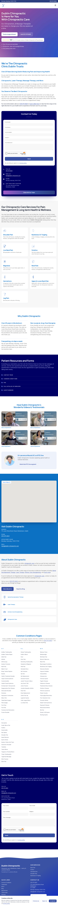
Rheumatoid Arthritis (45, 707)
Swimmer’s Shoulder (6, 744)
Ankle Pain (3, 656)
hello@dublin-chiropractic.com (13, 175)
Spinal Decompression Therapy (15, 597)
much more (47, 572)
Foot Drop (3, 705)
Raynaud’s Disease (44, 705)
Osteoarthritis (43, 673)
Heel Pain (23, 666)
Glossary (3, 894)
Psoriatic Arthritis (44, 700)
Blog (2, 888)
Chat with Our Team (29, 192)
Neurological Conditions (45, 664)
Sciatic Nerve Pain (5, 725)
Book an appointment (9, 34)
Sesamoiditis (4, 730)
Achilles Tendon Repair (6, 654)
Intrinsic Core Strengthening (33, 572)
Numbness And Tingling (45, 666)
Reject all (44, 901)
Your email (8, 127)
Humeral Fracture (25, 678)
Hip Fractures (24, 671)
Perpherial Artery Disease (46, 685)
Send (29, 159)
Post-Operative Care (45, 698)
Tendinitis (3, 747)
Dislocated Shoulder (6, 690)
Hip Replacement (25, 676)
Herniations (7, 281)
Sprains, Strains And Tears (7, 742)
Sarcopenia (4, 722)
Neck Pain (35, 266)
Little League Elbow (25, 700)
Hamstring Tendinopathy (27, 661)
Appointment (4, 890)
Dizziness (3, 693)
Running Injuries (44, 714)
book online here (35, 104)
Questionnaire (8, 390)
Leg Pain (6, 298)
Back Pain (3, 666)
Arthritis (3, 659)
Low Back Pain (8, 250)
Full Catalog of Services (12, 386)
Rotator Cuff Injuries (45, 712)
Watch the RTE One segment (28, 464)
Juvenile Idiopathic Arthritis (27, 688)
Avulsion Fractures (5, 664)
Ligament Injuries (25, 698)
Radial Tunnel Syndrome (46, 702)
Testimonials (4, 892)
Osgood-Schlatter (44, 671)
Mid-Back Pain (43, 656)
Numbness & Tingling (35, 875)
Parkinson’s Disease (45, 683)
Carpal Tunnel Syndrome (7, 678)
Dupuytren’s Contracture (7, 695)
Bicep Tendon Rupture (6, 671)
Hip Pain (23, 673)
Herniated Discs (24, 669)
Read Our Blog (20, 589)
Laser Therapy (20, 572)
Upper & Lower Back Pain (40, 281)
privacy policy (23, 163)
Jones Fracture (24, 685)
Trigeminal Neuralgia (6, 756)
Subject (7, 137)
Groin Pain (23, 659)
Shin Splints (4, 732)
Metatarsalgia (43, 654)
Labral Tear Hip (24, 695)
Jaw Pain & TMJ (25, 683)
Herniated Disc (34, 871)
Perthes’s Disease (44, 688)
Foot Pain (3, 707)
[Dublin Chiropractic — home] (3, 5)
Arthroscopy (4, 661)
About (2, 886)
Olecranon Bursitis (44, 669)
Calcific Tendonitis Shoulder (8, 676)
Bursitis (3, 673)
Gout (22, 656)
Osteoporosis (43, 676)
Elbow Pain (4, 698)
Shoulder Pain (8, 235)
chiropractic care (29, 563)
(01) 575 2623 (53, 1)
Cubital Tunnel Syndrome (7, 683)
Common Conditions (10, 378)
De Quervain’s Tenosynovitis (8, 685)
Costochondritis (5, 681)
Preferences (36, 901)
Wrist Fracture (4, 759)
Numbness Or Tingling (39, 235)
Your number (8, 132)
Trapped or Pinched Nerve (7, 751)
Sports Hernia (4, 739)
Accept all (52, 901)
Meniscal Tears (43, 652)
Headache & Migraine (26, 664)
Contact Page (8, 375)
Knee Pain (23, 690)
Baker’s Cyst (4, 669)
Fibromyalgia (4, 702)
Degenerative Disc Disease (8, 688)
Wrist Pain (3, 761)
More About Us (7, 589)
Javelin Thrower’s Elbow (26, 681)
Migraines (6, 266)
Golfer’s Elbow (24, 654)
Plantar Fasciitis (44, 693)
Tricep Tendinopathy (6, 754)
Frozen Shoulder (5, 712)
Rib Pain (42, 710)
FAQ (5, 382)
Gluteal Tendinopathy (26, 652)
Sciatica (34, 250)
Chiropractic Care (12, 619)
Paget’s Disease (44, 681)
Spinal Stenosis (5, 737)
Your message (8, 142)
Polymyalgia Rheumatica (46, 695)
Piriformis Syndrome (45, 690)
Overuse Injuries (44, 678)
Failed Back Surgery (6, 700)
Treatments (4, 884)
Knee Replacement (25, 693)
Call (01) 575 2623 (26, 34)
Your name (8, 122)
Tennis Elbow (4, 749)
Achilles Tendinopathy (6, 652)
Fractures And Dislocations (7, 710)
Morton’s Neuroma (44, 659)
